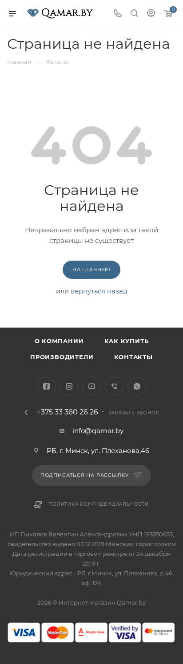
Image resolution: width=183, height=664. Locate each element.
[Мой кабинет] (151, 14)
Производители (61, 356)
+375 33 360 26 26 (67, 412)
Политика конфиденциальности (98, 504)
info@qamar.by (97, 430)
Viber (114, 386)
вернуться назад (99, 291)
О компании (59, 340)
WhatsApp (137, 386)
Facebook (46, 386)
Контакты (133, 356)
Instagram (69, 386)
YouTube (91, 386)
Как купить (126, 340)
